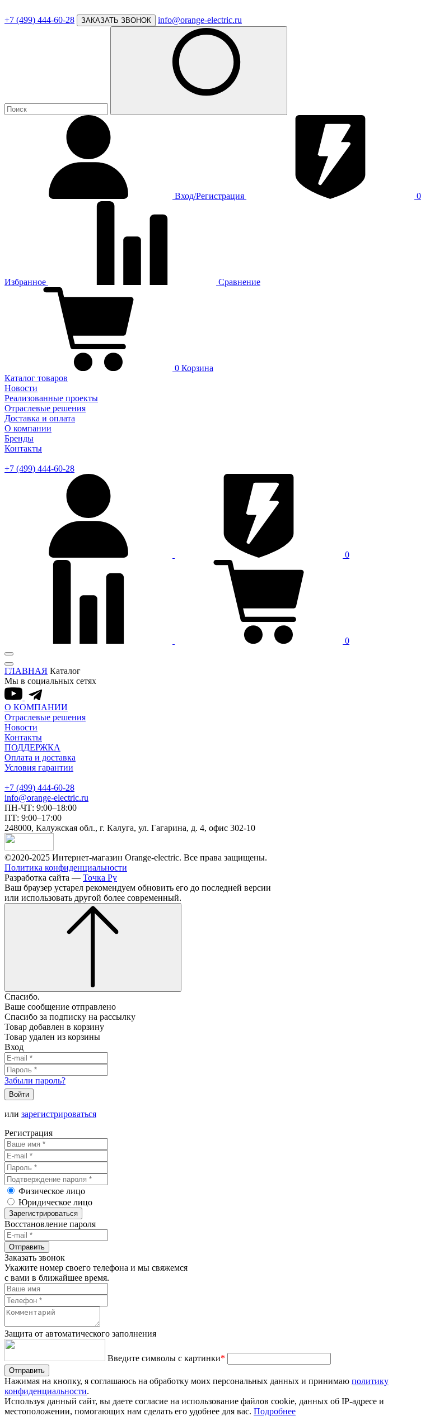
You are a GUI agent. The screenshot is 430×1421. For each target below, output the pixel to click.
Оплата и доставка (40, 757)
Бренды (19, 438)
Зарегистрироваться (43, 1213)
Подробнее (275, 1411)
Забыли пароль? (35, 1080)
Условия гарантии (38, 767)
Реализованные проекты (51, 398)
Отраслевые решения (45, 408)
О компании (28, 428)
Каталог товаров (36, 378)
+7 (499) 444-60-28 (39, 20)
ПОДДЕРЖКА (32, 747)
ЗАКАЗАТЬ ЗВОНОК (116, 20)
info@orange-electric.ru (200, 20)
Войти (19, 1094)
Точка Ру (100, 877)
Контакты (23, 448)
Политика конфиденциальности (65, 867)
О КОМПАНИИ (36, 707)
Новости (21, 388)
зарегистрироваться (58, 1114)
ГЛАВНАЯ (26, 671)
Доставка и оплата (39, 418)
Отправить (27, 1247)
